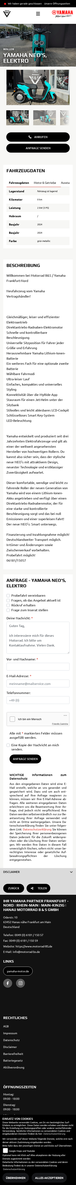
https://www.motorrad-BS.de (34, 946)
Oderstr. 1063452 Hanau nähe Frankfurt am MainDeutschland (27, 922)
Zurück (13, 888)
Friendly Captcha (60, 724)
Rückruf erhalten (23, 605)
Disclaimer (10, 1047)
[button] (38, 872)
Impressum (10, 1033)
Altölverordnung (13, 1067)
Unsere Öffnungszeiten (57, 3)
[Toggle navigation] (38, 13)
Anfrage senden (38, 148)
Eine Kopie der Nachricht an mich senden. (35, 747)
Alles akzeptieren (49, 1178)
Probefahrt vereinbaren (28, 595)
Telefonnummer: (18, 693)
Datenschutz (11, 1040)
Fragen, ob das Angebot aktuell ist (36, 600)
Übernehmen (16, 1178)
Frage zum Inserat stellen (29, 610)
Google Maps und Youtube (22, 1150)
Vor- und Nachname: (22, 659)
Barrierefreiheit (13, 1053)
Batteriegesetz (13, 1060)
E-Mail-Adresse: (18, 676)
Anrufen (40, 137)
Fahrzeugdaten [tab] (19, 182)
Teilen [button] (42, 888)
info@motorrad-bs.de (26, 951)
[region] (38, 117)
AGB (6, 1026)
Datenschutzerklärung (37, 829)
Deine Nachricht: (19, 618)
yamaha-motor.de (18, 971)
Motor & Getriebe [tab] (45, 182)
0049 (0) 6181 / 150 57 (29, 935)
